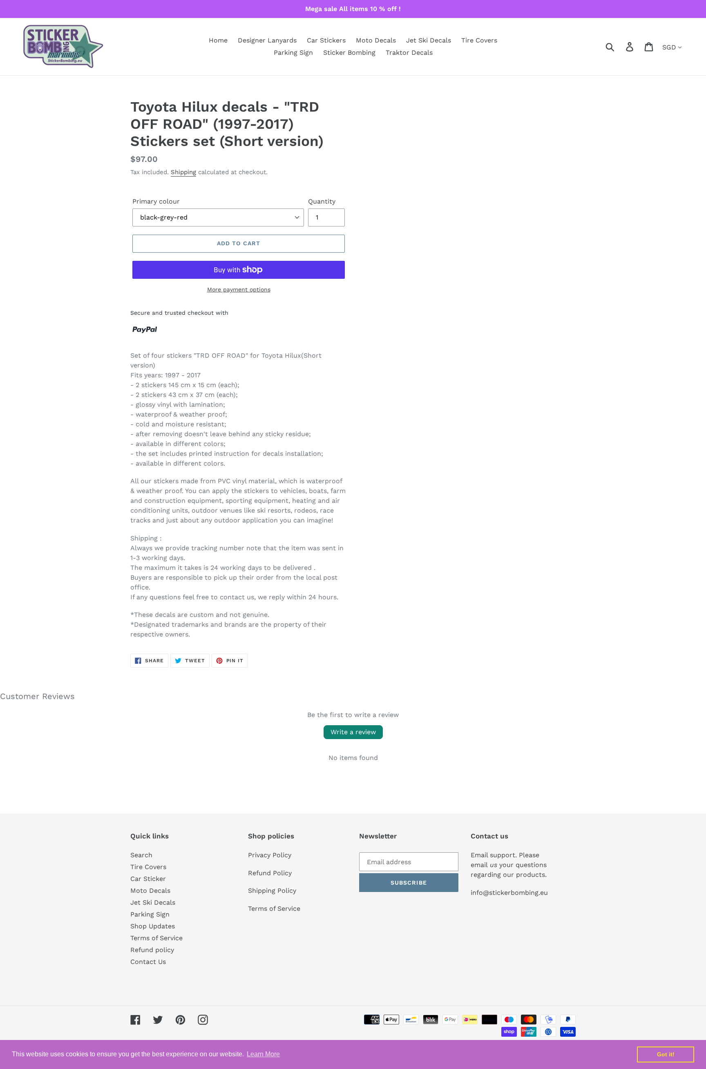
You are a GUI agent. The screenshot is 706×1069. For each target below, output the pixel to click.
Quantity (321, 201)
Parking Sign (150, 914)
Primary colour (156, 201)
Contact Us (148, 962)
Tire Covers (148, 867)
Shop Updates (152, 926)
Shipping (183, 172)
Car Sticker (148, 879)
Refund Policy (270, 873)
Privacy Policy (269, 855)
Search (141, 855)
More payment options (238, 289)
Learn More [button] (263, 1054)
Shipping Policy (272, 890)
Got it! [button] (666, 1054)
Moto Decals (150, 890)
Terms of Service (156, 938)
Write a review (353, 732)
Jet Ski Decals (152, 902)
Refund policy (152, 950)
